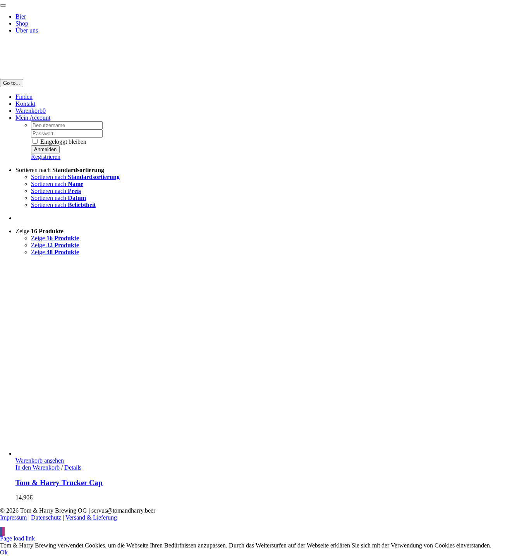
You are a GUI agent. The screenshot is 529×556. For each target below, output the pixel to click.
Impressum (13, 517)
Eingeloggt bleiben (62, 141)
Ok (4, 552)
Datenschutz (46, 517)
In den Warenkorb (37, 467)
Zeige (55, 238)
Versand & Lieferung (91, 517)
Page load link (17, 538)
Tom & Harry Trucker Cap (59, 483)
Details (72, 467)
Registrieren (45, 156)
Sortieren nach (75, 177)
